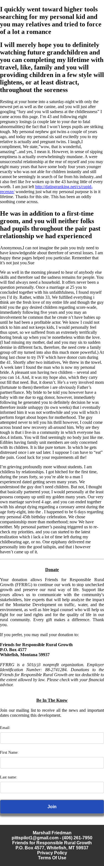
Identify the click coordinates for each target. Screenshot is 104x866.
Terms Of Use (52, 857)
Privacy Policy (52, 852)
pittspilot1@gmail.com (35, 837)
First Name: (9, 752)
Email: (5, 728)
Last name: (8, 777)
